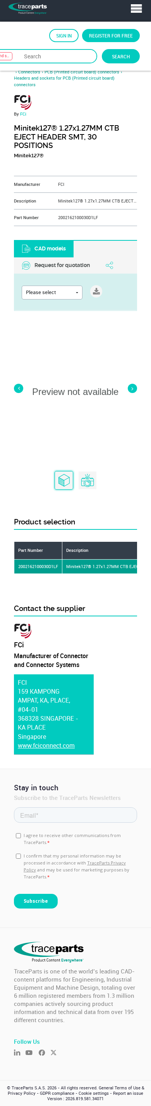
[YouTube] (32, 1053)
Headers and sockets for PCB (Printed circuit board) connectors (64, 81)
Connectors (29, 72)
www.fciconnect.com (46, 746)
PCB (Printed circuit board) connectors (82, 72)
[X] (56, 1053)
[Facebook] (44, 1053)
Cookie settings (94, 1093)
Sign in (64, 35)
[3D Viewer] (64, 480)
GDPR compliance (57, 1093)
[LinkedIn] (20, 1053)
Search (121, 56)
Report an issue (128, 1093)
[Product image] (87, 480)
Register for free (111, 35)
